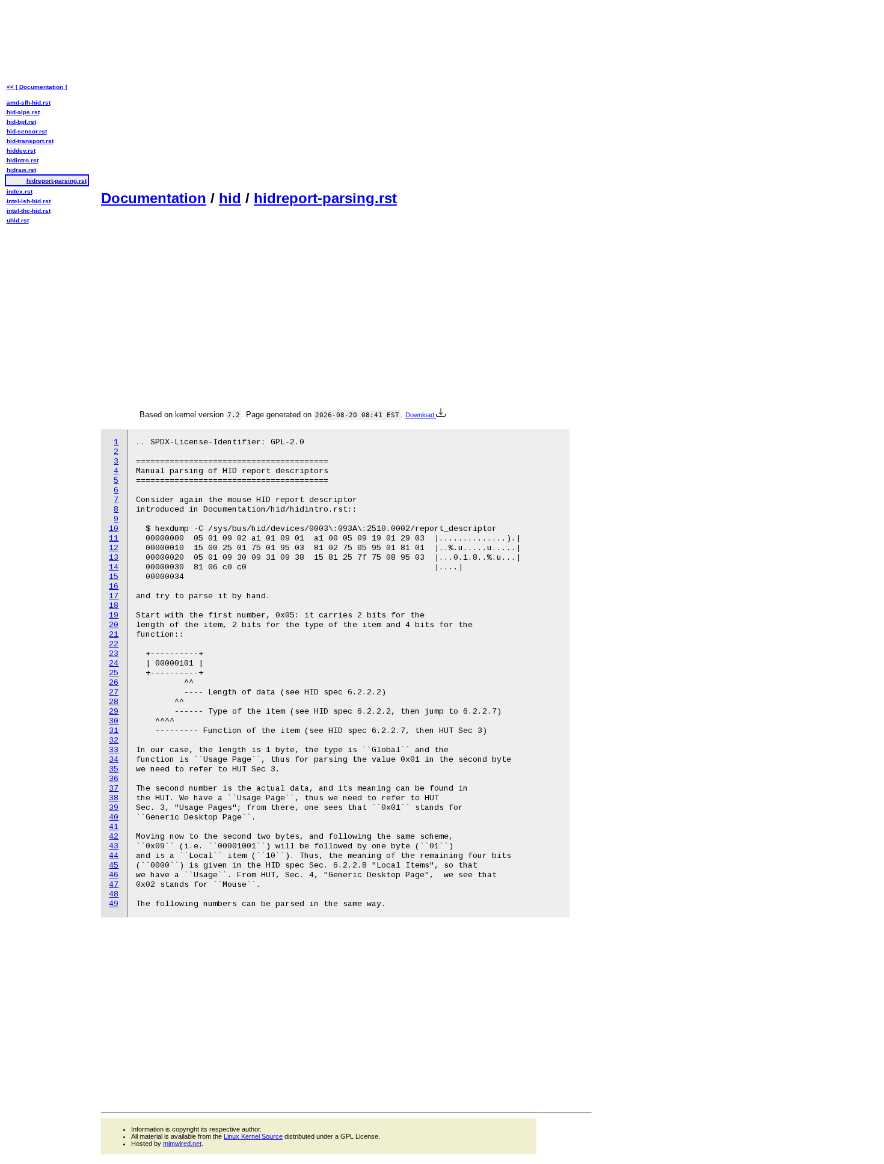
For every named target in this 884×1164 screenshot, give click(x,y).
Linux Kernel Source (253, 1136)
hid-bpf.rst (21, 121)
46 (113, 875)
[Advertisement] (346, 94)
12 (113, 548)
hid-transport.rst (30, 141)
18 (113, 605)
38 (113, 798)
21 (113, 634)
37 (113, 788)
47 (113, 884)
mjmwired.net (182, 1143)
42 (113, 836)
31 (113, 730)
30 (113, 721)
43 (113, 846)
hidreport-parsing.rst (325, 198)
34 (113, 759)
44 (113, 855)
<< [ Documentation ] (37, 87)
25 (113, 673)
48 (113, 894)
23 (113, 653)
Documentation (153, 198)
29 (113, 711)
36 (113, 778)
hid (230, 198)
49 (113, 903)
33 (113, 750)
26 (113, 682)
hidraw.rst (21, 170)
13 (113, 557)
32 (113, 740)
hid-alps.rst (23, 112)
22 (113, 644)
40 (113, 817)
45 (113, 865)
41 (113, 827)
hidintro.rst (22, 160)
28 (113, 701)
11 (113, 538)
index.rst (19, 191)
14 (113, 567)
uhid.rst (18, 220)
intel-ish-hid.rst (29, 201)
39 (113, 807)
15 (113, 576)
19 (113, 615)
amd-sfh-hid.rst (29, 102)
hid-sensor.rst (27, 131)
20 (113, 624)
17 (113, 596)
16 (113, 586)
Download (420, 414)
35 (113, 769)
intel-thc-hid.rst (29, 210)
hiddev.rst (21, 150)
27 (113, 692)
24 (113, 663)
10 (113, 528)
